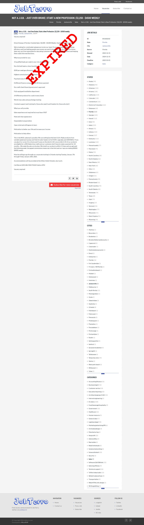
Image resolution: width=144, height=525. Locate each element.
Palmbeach (93, 310)
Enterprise (93, 257)
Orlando (92, 307)
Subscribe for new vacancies (66, 184)
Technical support (96, 469)
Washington (94, 209)
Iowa (92, 122)
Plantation (93, 324)
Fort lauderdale (95, 263)
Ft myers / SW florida (96, 267)
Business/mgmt (95, 385)
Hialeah (92, 273)
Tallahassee (93, 354)
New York (93, 165)
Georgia (93, 115)
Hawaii (93, 118)
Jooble (98, 509)
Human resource (95, 415)
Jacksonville (28, 33)
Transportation (94, 479)
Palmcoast (93, 314)
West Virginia (94, 216)
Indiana (93, 132)
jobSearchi (23, 510)
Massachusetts (95, 145)
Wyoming (93, 219)
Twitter (118, 502)
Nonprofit (93, 435)
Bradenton (93, 236)
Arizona (93, 91)
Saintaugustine (94, 341)
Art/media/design (95, 429)
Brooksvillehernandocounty (99, 240)
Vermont (93, 206)
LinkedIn (119, 506)
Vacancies (105, 8)
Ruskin (92, 337)
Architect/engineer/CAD (98, 395)
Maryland (93, 149)
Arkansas (93, 88)
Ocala (91, 297)
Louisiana (94, 142)
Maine (92, 152)
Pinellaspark (94, 321)
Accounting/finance (96, 381)
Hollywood (93, 277)
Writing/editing (95, 486)
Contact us (128, 8)
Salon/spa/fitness (95, 466)
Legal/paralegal (95, 422)
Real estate (93, 442)
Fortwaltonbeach (95, 270)
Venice (92, 361)
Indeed (98, 506)
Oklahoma (93, 172)
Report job (78, 188)
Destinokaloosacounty (97, 250)
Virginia (93, 203)
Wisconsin (93, 213)
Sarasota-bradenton (96, 348)
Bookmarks (129, 1)
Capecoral (93, 243)
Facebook (119, 509)
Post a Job (117, 1)
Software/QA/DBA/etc (97, 462)
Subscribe (116, 8)
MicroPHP (24, 522)
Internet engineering (96, 398)
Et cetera (93, 402)
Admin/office (94, 439)
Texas (92, 196)
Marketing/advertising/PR (98, 425)
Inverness (93, 280)
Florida (21, 33)
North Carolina (95, 155)
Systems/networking (96, 449)
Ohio (92, 169)
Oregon (92, 176)
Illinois (92, 128)
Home (96, 8)
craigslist (99, 502)
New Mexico (94, 162)
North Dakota (95, 159)
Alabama (93, 85)
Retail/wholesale (95, 445)
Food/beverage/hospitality (98, 405)
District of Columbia (97, 105)
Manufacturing (94, 432)
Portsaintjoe (94, 334)
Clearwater (93, 246)
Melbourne (93, 287)
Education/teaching (96, 392)
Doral (91, 253)
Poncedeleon (94, 327)
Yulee (91, 371)
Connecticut (94, 101)
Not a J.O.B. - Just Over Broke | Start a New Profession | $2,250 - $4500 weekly (44, 31)
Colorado (94, 98)
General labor (94, 418)
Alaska (92, 81)
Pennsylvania (94, 179)
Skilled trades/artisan (96, 476)
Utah (92, 199)
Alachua (92, 230)
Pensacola (93, 317)
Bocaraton (93, 233)
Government (94, 408)
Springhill (93, 351)
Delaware (93, 108)
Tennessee (93, 192)
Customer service (96, 388)
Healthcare (94, 412)
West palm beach (95, 364)
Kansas (93, 135)
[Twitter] (73, 178)
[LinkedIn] (77, 178)
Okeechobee (94, 300)
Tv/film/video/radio (96, 472)
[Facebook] (69, 178)
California (94, 95)
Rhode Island (94, 182)
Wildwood (93, 368)
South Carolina (95, 186)
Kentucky (94, 139)
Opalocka (93, 304)
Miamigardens (94, 294)
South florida (94, 290)
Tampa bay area (95, 358)
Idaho (92, 125)
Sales (104, 64)
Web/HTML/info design (97, 483)
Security (92, 456)
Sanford (92, 344)
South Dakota (94, 189)
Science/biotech (95, 452)
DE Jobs (98, 513)
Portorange (93, 331)
